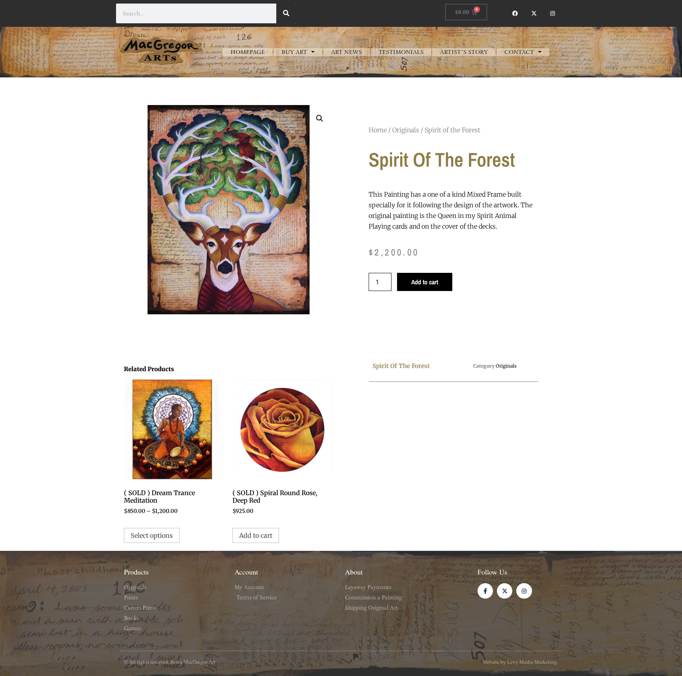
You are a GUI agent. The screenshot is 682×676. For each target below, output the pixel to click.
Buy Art (294, 52)
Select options (152, 535)
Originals (405, 130)
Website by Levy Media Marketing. (520, 661)
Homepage (247, 52)
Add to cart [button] (255, 535)
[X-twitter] (534, 13)
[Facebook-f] (485, 591)
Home (378, 130)
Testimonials (400, 52)
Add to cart (424, 282)
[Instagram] (552, 13)
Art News (346, 52)
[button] (320, 118)
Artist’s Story (464, 52)
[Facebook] (515, 13)
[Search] (286, 13)
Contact (519, 52)
